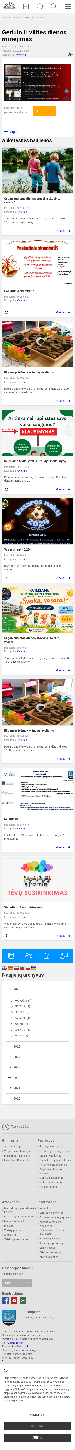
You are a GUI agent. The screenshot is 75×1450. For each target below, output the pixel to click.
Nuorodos (45, 1208)
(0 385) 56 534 (15, 1342)
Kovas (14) (21, 1024)
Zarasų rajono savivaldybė (41, 1317)
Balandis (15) (23, 1018)
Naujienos (23, 17)
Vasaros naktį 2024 (17, 549)
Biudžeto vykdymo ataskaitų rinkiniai (20, 1210)
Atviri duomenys (49, 1256)
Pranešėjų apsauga (50, 1238)
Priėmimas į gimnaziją (17, 1155)
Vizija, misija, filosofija (17, 1151)
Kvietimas (11, 818)
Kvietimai (40, 17)
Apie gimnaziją (12, 1146)
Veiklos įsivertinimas (16, 1239)
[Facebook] (5, 1300)
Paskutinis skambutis (19, 291)
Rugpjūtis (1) (23, 1000)
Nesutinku (37, 1426)
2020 (17, 1098)
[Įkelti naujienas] (26, 6)
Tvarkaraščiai (19, 1126)
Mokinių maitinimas (51, 1182)
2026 (17, 989)
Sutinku (37, 1437)
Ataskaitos (10, 1234)
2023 (17, 1067)
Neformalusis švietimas (53, 1164)
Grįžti (14, 132)
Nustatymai (37, 1415)
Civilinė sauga (48, 1247)
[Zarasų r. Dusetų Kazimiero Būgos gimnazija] (9, 5)
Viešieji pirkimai (13, 1230)
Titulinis (7, 17)
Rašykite (10, 1283)
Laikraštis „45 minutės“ (17, 1160)
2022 (17, 1077)
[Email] (23, 1300)
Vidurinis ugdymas (50, 1155)
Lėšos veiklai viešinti (16, 1221)
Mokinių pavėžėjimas (51, 1177)
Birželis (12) (22, 1006)
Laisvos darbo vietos (51, 1212)
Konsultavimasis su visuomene (51, 1224)
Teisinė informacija (50, 1252)
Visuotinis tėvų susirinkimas (23, 907)
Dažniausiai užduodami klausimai (53, 1232)
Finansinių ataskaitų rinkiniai (20, 1216)
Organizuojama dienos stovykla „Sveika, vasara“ (32, 200)
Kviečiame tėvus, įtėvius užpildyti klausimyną (35, 461)
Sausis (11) (21, 1035)
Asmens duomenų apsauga (56, 1217)
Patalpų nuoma (48, 1186)
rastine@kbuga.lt (18, 1346)
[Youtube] (14, 1300)
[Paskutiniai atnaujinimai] (40, 6)
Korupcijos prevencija (52, 1243)
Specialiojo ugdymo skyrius (55, 1160)
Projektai (9, 1225)
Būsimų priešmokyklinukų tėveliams (29, 372)
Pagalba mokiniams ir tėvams (52, 1171)
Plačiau (61, 231)
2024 (17, 1057)
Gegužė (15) (22, 1012)
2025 (17, 1046)
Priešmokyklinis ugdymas (54, 1151)
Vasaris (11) (22, 1029)
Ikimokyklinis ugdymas (53, 1146)
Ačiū (42, 111)
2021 (17, 1088)
